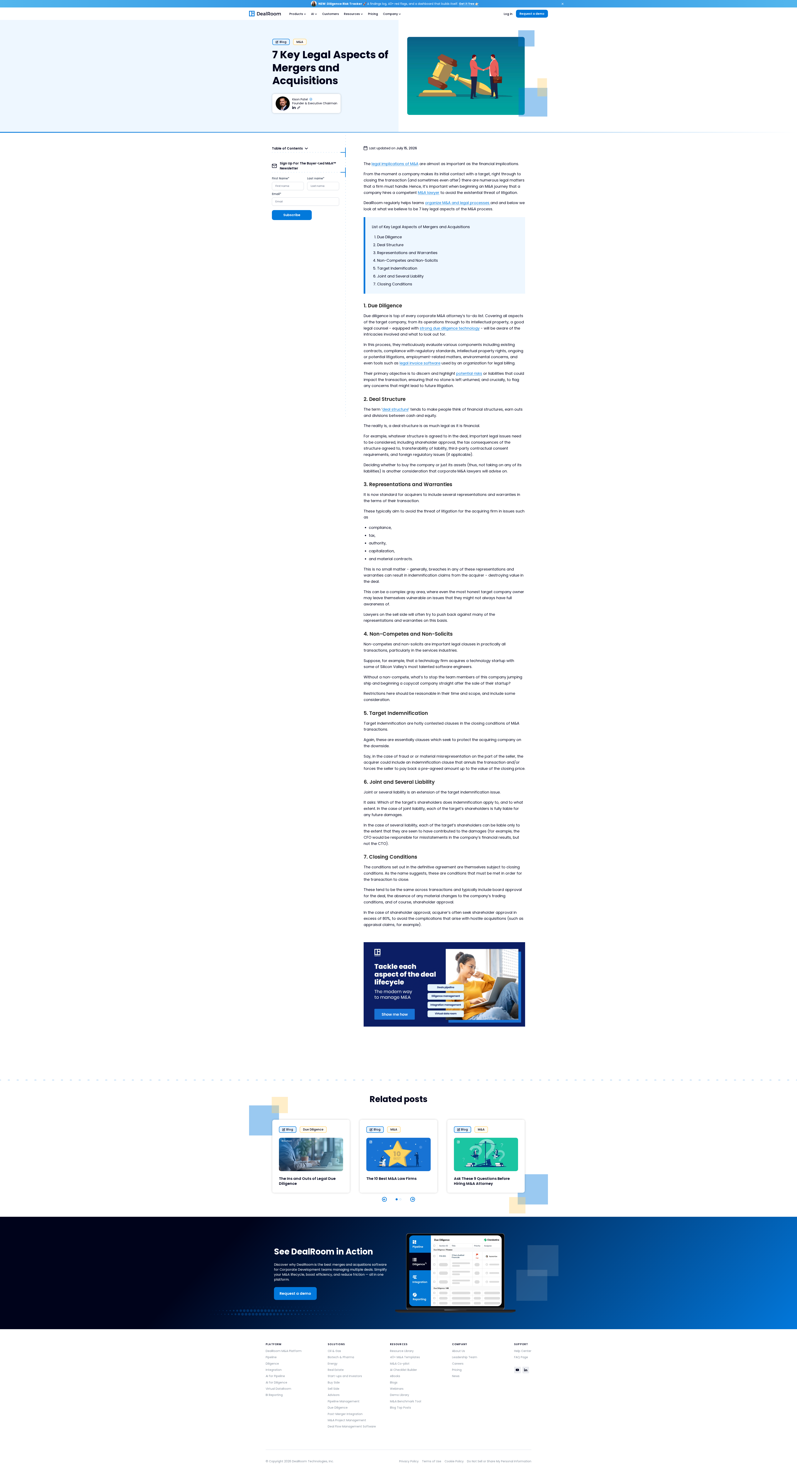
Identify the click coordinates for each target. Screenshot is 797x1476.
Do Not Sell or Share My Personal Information (499, 1461)
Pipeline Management (343, 1401)
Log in (508, 14)
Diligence (272, 1364)
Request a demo (532, 14)
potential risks (469, 373)
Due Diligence (338, 1407)
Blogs (393, 1382)
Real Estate (336, 1370)
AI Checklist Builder (403, 1370)
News (456, 1376)
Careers (457, 1364)
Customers (330, 14)
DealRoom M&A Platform (284, 1351)
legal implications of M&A (395, 163)
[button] (298, 14)
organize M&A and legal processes (457, 202)
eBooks (395, 1376)
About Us (458, 1351)
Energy (332, 1364)
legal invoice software (420, 363)
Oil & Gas (334, 1351)
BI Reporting (274, 1395)
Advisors (334, 1395)
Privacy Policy (409, 1461)
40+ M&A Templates (405, 1357)
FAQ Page (521, 1357)
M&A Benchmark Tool (405, 1401)
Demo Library (399, 1395)
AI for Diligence (276, 1382)
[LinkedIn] (525, 1370)
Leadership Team (464, 1357)
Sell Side (333, 1389)
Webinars (396, 1389)
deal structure (395, 409)
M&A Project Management (347, 1420)
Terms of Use (431, 1461)
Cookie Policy (454, 1461)
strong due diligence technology (450, 328)
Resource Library (402, 1351)
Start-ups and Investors (345, 1376)
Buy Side (334, 1382)
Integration (274, 1370)
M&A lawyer (428, 192)
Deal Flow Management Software (352, 1426)
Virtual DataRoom (278, 1389)
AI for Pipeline (275, 1376)
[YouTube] (517, 1370)
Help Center (522, 1351)
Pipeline (271, 1357)
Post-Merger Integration (345, 1414)
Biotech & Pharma (341, 1357)
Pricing (373, 14)
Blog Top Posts (400, 1407)
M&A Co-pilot (400, 1364)
